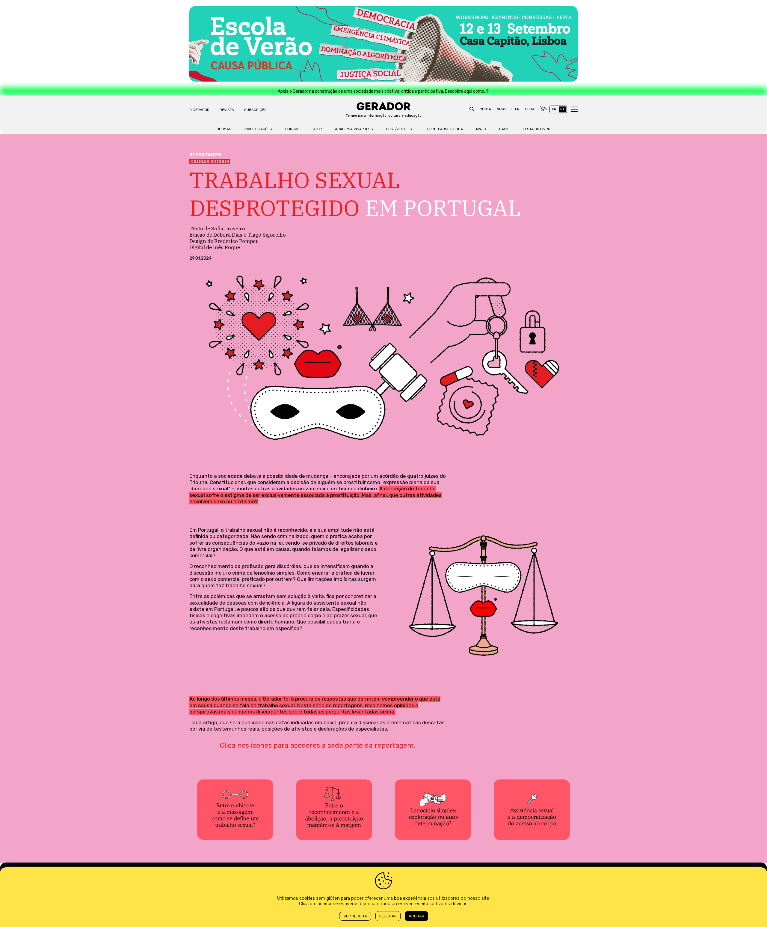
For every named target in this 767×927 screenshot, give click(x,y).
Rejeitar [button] (388, 916)
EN (554, 109)
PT (562, 109)
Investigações (258, 129)
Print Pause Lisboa (445, 129)
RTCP (317, 129)
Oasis (504, 129)
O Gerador (199, 110)
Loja (530, 109)
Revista (227, 110)
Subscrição (255, 110)
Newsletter (508, 109)
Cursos (292, 129)
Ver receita (355, 916)
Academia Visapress (354, 129)
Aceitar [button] (416, 916)
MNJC (481, 129)
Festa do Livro (536, 129)
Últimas (224, 129)
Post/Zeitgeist (400, 129)
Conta (485, 109)
